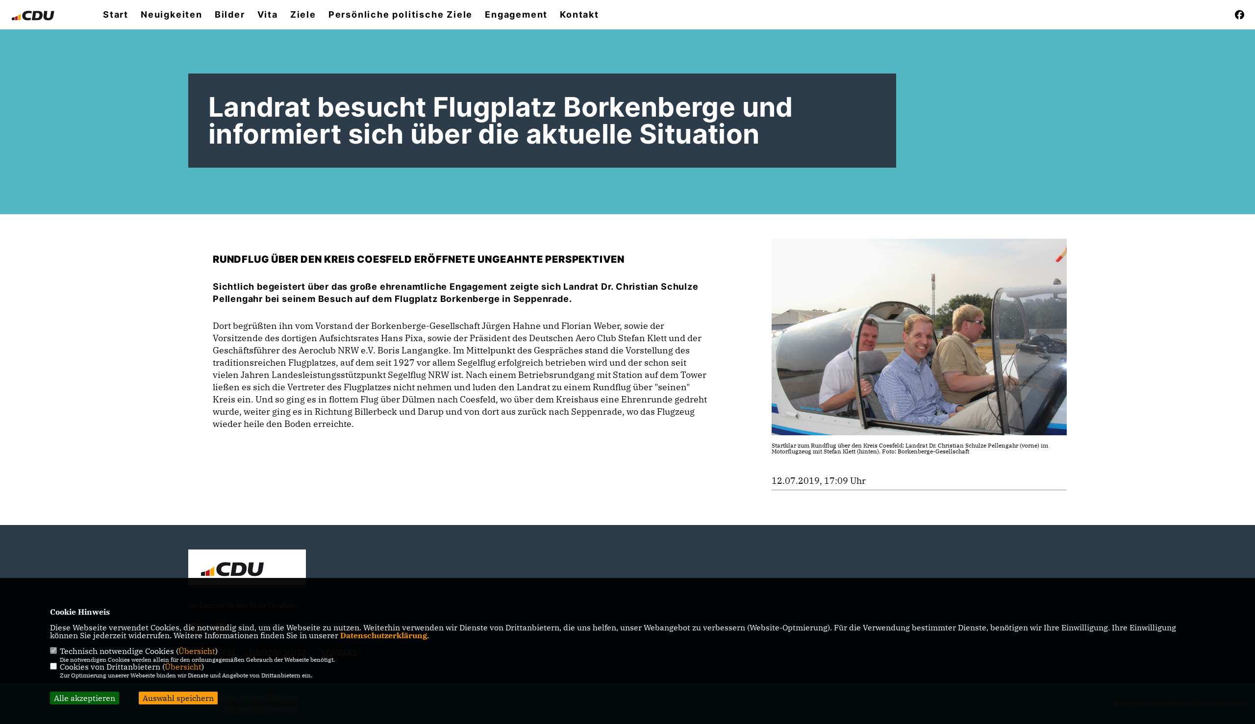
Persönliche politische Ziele (400, 14)
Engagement (516, 14)
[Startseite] (247, 568)
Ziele (303, 14)
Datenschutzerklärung (383, 635)
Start (115, 14)
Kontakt (579, 14)
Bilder (230, 14)
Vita (267, 14)
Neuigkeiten (171, 14)
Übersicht (196, 651)
